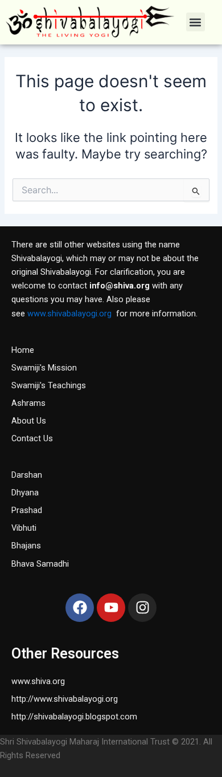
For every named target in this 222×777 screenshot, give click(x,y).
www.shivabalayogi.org (69, 313)
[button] (195, 22)
